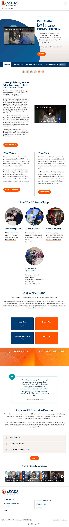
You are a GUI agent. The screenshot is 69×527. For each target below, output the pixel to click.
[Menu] (65, 3)
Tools (6, 510)
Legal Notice (63, 520)
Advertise (55, 520)
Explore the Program (10, 239)
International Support (34, 64)
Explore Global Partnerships (33, 284)
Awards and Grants (51, 64)
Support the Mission (11, 189)
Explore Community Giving (53, 239)
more (62, 64)
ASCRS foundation (44, 500)
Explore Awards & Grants (32, 242)
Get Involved (44, 191)
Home (2, 8)
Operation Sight (18, 64)
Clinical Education (12, 503)
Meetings (7, 507)
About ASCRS (9, 499)
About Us (7, 64)
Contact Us (41, 504)
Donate (39, 508)
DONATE (41, 53)
